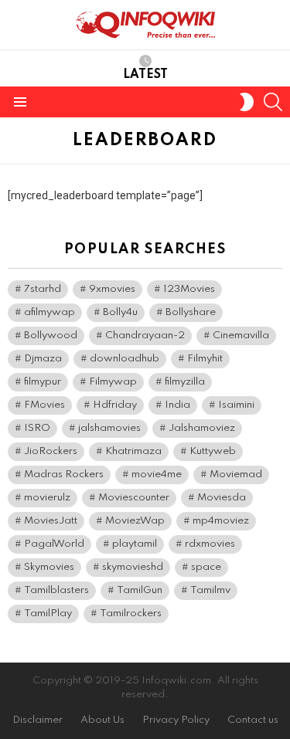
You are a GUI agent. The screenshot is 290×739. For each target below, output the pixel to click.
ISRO (37, 428)
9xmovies (112, 289)
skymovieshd (132, 567)
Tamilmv (210, 590)
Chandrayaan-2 (145, 336)
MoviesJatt (50, 521)
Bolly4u (120, 312)
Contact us (252, 720)
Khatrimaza (133, 451)
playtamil (134, 544)
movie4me (156, 475)
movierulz (47, 498)
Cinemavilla (241, 336)
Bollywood (50, 336)
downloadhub (124, 359)
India (177, 405)
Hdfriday (115, 405)
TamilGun (139, 590)
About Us (102, 720)
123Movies (189, 289)
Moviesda (221, 498)
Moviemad (236, 475)
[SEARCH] (273, 101)
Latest (145, 75)
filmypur (42, 382)
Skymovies (49, 567)
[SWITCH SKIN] (246, 101)
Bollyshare (190, 312)
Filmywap (113, 382)
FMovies (44, 405)
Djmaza (43, 359)
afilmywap (49, 312)
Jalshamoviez (202, 428)
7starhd (42, 289)
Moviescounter (133, 498)
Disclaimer (37, 720)
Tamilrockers (131, 613)
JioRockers (50, 451)
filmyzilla (185, 382)
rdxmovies (210, 544)
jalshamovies (109, 428)
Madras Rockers (64, 475)
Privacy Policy (176, 720)
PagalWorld (54, 544)
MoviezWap (135, 521)
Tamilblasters (56, 590)
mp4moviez (221, 521)
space (206, 567)
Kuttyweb (212, 451)
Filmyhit (205, 359)
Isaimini (236, 405)
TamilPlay (48, 613)
